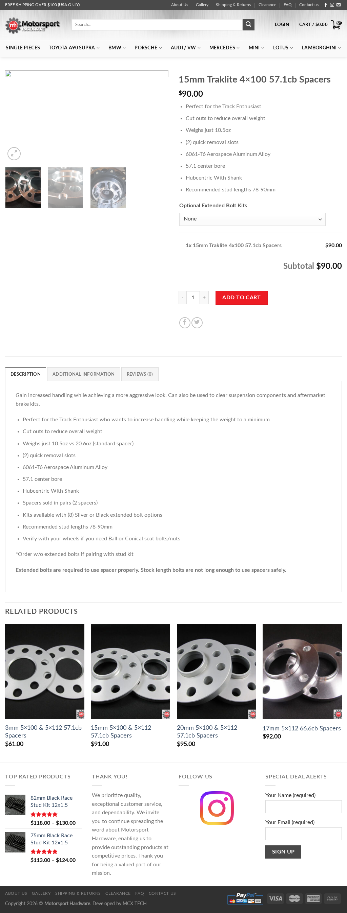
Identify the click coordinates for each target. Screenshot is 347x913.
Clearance (267, 5)
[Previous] (17, 116)
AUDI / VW (183, 48)
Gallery (202, 5)
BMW (114, 48)
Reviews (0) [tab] (140, 374)
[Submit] (248, 24)
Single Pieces (23, 48)
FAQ (288, 5)
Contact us (309, 5)
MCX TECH (135, 903)
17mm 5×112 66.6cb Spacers (302, 728)
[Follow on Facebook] (326, 5)
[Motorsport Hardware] (33, 25)
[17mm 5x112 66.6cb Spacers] (302, 671)
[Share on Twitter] (197, 322)
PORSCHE (146, 48)
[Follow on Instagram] (332, 5)
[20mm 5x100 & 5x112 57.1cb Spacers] (216, 671)
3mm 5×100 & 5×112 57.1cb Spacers (43, 732)
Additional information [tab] (84, 374)
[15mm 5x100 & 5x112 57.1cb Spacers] (130, 671)
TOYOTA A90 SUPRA (72, 48)
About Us (179, 5)
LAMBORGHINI (319, 48)
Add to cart (241, 297)
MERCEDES (222, 48)
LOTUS (280, 48)
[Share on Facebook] (184, 322)
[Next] (156, 116)
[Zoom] (14, 153)
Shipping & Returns (233, 5)
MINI (254, 48)
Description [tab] (26, 374)
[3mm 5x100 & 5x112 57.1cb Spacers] (44, 671)
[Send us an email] (338, 5)
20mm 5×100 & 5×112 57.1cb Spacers (207, 732)
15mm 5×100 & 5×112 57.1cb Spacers (121, 732)
